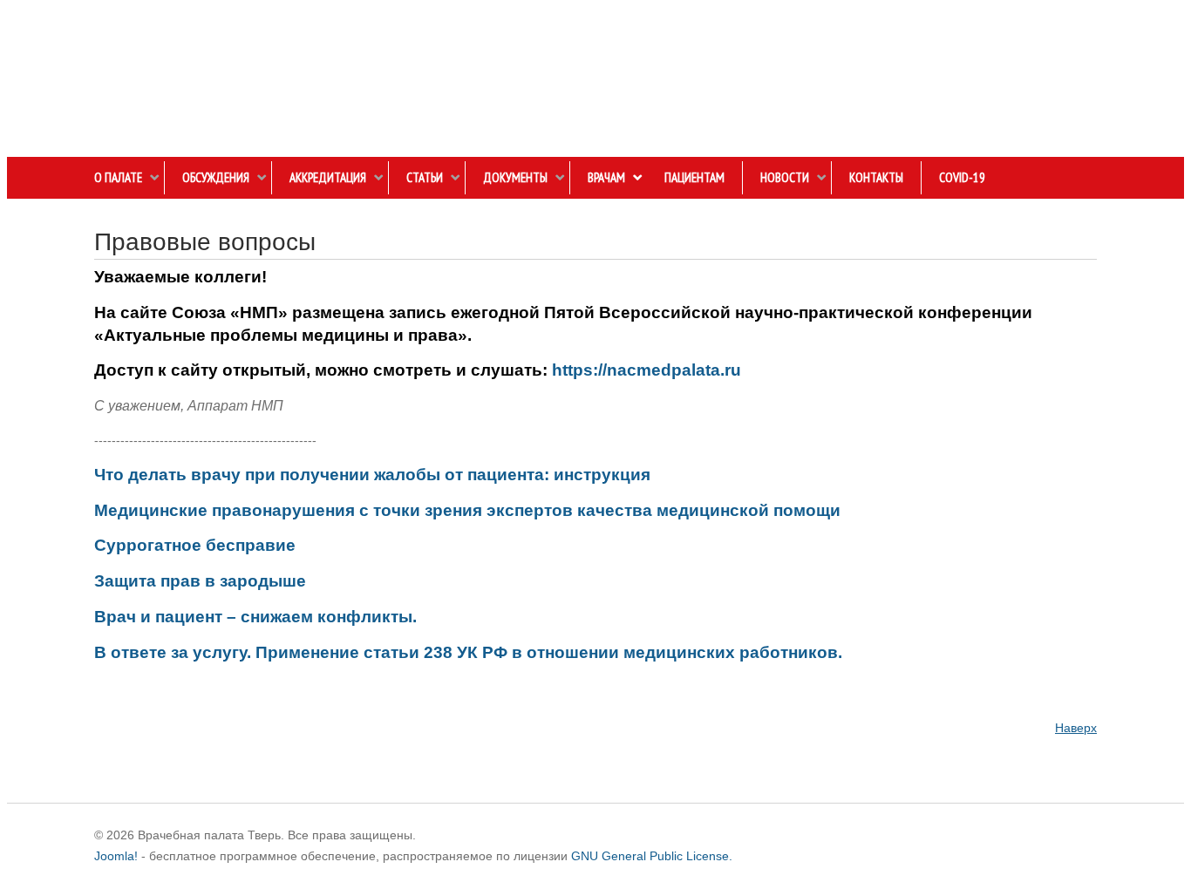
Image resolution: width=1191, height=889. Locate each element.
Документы (515, 177)
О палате (118, 177)
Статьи (424, 177)
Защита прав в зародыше (200, 581)
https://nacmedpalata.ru (646, 370)
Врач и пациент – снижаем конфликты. (255, 616)
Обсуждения (215, 177)
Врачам (606, 177)
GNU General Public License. (651, 856)
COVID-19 (962, 177)
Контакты (876, 177)
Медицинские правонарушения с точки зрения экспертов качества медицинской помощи (467, 510)
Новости (784, 177)
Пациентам (694, 177)
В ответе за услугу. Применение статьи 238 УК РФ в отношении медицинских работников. (468, 652)
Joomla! (116, 856)
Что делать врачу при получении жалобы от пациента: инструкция (372, 474)
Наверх (1076, 728)
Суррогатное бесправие (195, 545)
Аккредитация (327, 177)
